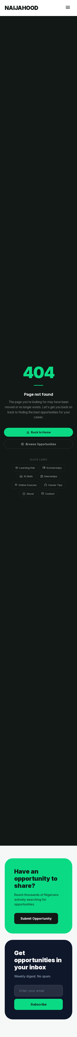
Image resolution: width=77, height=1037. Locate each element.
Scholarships (52, 467)
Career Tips (53, 485)
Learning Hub (25, 467)
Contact (47, 493)
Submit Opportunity (36, 918)
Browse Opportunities (38, 444)
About (28, 493)
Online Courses (26, 485)
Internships (48, 476)
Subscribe (39, 1004)
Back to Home (38, 432)
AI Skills (26, 476)
